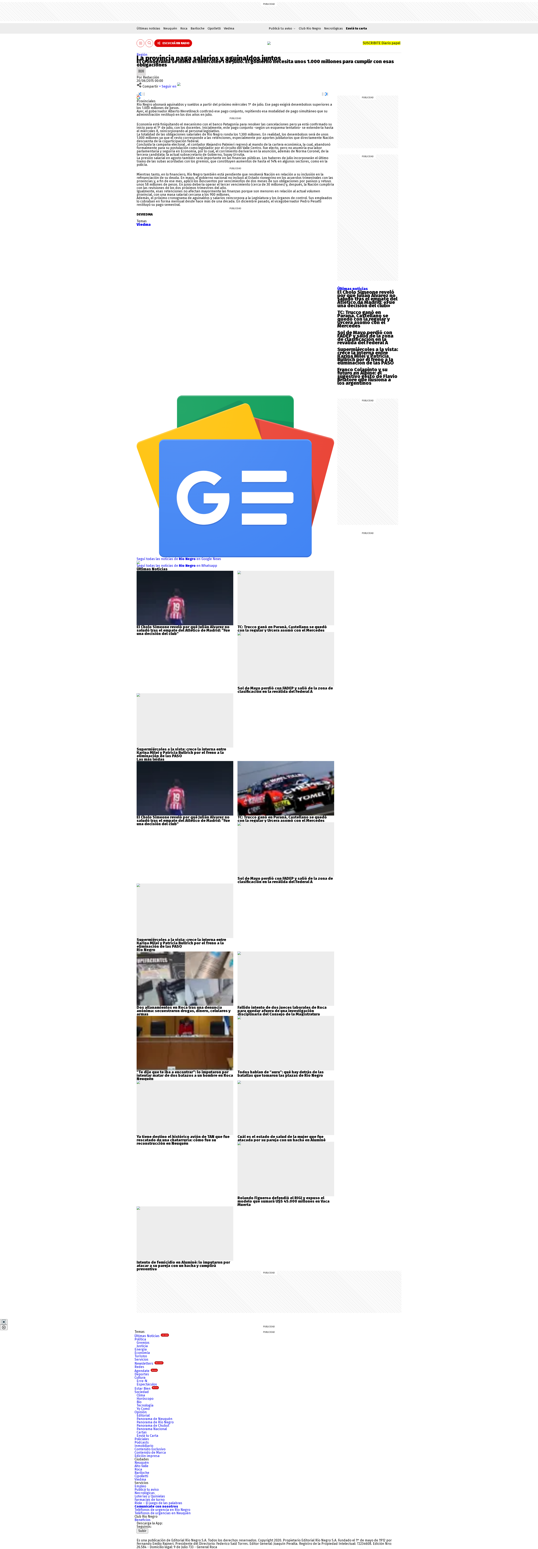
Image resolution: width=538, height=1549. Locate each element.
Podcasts (141, 1442)
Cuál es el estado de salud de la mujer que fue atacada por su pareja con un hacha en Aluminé (281, 1138)
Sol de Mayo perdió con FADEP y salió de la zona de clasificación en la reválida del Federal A (365, 338)
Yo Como (143, 1409)
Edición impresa (147, 1456)
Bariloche (197, 28)
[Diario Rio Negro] (153, 1535)
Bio (139, 1402)
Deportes (141, 1374)
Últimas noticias (148, 28)
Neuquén (170, 28)
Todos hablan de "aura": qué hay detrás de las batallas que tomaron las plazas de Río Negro (280, 1074)
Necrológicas (333, 28)
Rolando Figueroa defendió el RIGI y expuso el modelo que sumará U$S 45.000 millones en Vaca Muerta (283, 1201)
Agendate (145, 1371)
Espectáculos (147, 1384)
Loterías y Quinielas (149, 1496)
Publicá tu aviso (146, 1490)
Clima (141, 1395)
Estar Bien (146, 1389)
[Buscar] (149, 43)
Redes (139, 1367)
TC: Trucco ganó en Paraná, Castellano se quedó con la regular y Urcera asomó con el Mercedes (363, 319)
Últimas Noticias (151, 1336)
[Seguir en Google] (138, 97)
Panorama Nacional (152, 1429)
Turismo (140, 1356)
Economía (142, 1353)
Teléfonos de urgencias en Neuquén (162, 1513)
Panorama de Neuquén (154, 1419)
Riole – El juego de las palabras (158, 1503)
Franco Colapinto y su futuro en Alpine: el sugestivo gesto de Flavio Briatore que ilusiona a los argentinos (367, 376)
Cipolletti (214, 28)
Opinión (140, 1412)
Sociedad (141, 1392)
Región (142, 55)
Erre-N (142, 1381)
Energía (140, 1349)
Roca (183, 28)
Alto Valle (141, 1466)
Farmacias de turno (149, 1500)
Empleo (140, 1486)
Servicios (141, 1359)
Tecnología (145, 1405)
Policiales (141, 1439)
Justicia (142, 1346)
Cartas (142, 1432)
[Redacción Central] (141, 68)
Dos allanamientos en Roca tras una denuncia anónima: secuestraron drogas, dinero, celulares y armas (184, 1011)
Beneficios (142, 1520)
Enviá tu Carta (147, 1436)
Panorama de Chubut (153, 1426)
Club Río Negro (310, 28)
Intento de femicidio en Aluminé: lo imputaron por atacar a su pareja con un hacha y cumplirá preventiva (183, 1265)
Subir (142, 1531)
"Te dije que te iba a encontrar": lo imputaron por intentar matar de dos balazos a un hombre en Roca (185, 1074)
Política (140, 1339)
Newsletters (148, 1363)
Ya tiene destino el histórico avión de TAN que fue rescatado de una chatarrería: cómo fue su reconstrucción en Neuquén (183, 1140)
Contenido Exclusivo (149, 1449)
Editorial (143, 1415)
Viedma (229, 28)
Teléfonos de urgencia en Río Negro (162, 1510)
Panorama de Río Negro (155, 1422)
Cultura (139, 1378)
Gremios (143, 1343)
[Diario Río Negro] (269, 43)
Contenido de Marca (150, 1453)
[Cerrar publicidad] (4, 1322)
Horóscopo (145, 1399)
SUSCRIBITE (381, 43)
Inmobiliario (143, 1446)
